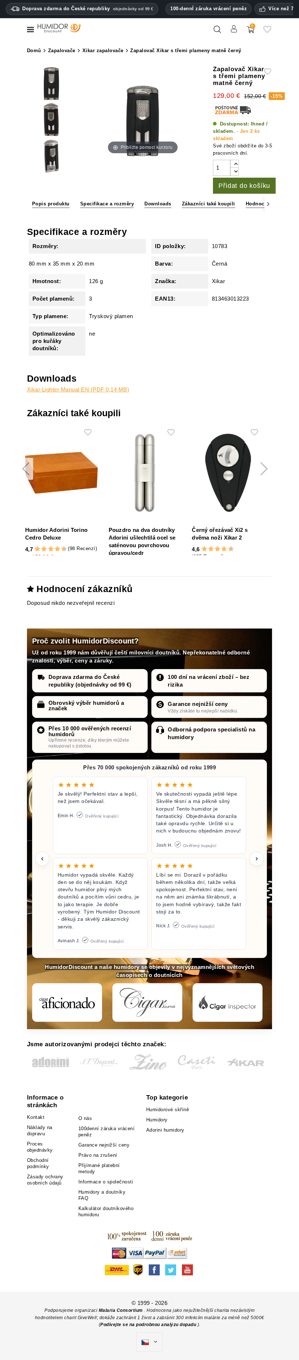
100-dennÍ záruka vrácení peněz (208, 8)
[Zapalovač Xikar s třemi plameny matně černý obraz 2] (51, 84)
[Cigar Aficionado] (67, 1002)
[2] (37, 549)
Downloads (157, 203)
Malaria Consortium (121, 1310)
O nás (85, 1118)
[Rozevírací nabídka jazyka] (149, 1342)
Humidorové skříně (167, 1109)
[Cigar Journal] (147, 1002)
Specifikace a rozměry (107, 203)
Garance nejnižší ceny (198, 704)
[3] (40, 549)
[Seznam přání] (267, 32)
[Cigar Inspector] (228, 1002)
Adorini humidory (165, 1130)
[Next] (268, 204)
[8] (57, 549)
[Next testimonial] (257, 859)
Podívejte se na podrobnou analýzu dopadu (149, 1324)
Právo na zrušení (97, 1155)
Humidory (157, 1120)
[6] (51, 549)
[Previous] (31, 204)
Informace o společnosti (105, 1182)
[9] (60, 549)
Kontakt (36, 1117)
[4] (44, 549)
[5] (47, 549)
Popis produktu (51, 203)
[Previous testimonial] (42, 859)
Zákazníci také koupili (208, 203)
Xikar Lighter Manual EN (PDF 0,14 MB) (78, 389)
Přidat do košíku (244, 185)
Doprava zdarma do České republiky (88, 8)
